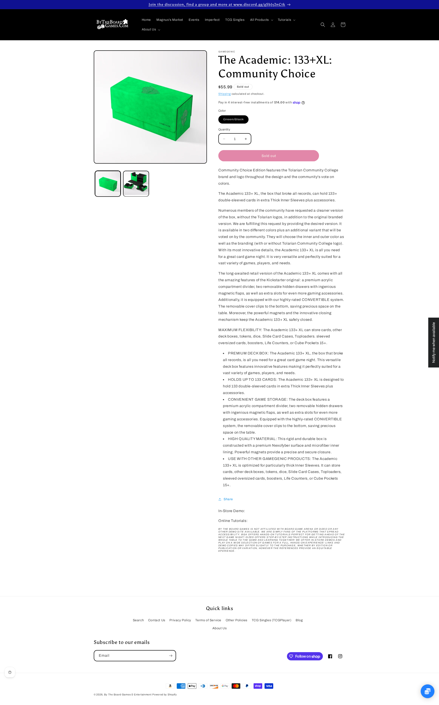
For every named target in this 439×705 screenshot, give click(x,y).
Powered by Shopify (164, 694)
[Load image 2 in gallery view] (136, 184)
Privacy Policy (180, 620)
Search (138, 620)
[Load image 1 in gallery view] (108, 184)
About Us (219, 628)
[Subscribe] (171, 655)
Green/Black (236, 120)
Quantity (224, 129)
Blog (299, 620)
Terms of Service (208, 620)
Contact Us (156, 620)
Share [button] (228, 499)
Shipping (224, 93)
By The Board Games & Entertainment (128, 694)
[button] (261, 20)
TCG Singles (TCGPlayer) (272, 620)
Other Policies (236, 620)
